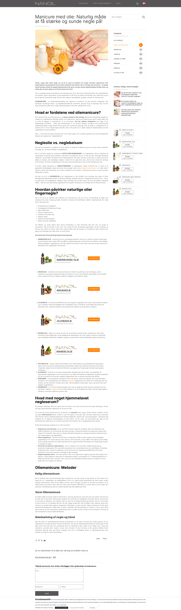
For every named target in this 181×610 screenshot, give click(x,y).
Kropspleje (128, 49)
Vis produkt (94, 258)
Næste (105, 538)
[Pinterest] (39, 540)
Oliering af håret (128, 59)
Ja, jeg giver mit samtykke (61, 607)
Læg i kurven (127, 135)
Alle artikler (118, 40)
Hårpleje (128, 68)
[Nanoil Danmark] (45, 3)
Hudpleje (128, 54)
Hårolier (128, 63)
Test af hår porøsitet (102, 3)
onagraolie (55, 389)
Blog (118, 3)
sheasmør (71, 381)
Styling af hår (128, 72)
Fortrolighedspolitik (43, 599)
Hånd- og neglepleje (128, 45)
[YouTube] (45, 540)
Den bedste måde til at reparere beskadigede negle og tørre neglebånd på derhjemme (131, 103)
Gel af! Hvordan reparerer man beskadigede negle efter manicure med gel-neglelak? (131, 94)
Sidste (98, 538)
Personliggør (92, 607)
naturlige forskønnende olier (89, 168)
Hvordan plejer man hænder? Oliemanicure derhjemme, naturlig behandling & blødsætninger (131, 112)
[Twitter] (42, 540)
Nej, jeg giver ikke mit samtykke (77, 607)
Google (58, 605)
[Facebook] (36, 540)
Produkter (83, 3)
